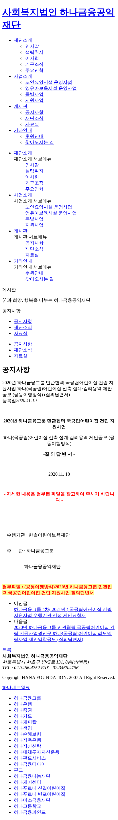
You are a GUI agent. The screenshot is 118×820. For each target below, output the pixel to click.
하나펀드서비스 (30, 758)
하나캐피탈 (25, 722)
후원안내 (34, 136)
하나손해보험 (27, 734)
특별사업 (34, 94)
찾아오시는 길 (39, 142)
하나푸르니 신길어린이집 (39, 788)
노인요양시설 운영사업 (48, 82)
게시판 (20, 231)
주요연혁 (34, 70)
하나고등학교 (27, 806)
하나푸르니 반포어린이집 (39, 794)
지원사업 (34, 100)
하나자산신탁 (27, 746)
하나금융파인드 (30, 812)
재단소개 (23, 152)
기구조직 (34, 64)
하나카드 (23, 716)
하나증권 (23, 710)
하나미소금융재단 (32, 800)
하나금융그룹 (27, 698)
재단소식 (34, 118)
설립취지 (34, 52)
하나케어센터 (27, 782)
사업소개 (23, 194)
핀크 (18, 770)
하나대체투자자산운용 (37, 752)
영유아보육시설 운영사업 (51, 88)
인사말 (32, 46)
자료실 (32, 124)
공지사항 (34, 112)
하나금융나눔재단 (32, 776)
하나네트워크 (16, 687)
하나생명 (23, 728)
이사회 (32, 58)
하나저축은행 (27, 740)
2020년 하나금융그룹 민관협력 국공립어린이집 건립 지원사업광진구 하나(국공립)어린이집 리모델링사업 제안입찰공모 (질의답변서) (64, 633)
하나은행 (23, 704)
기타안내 (23, 261)
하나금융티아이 (30, 764)
